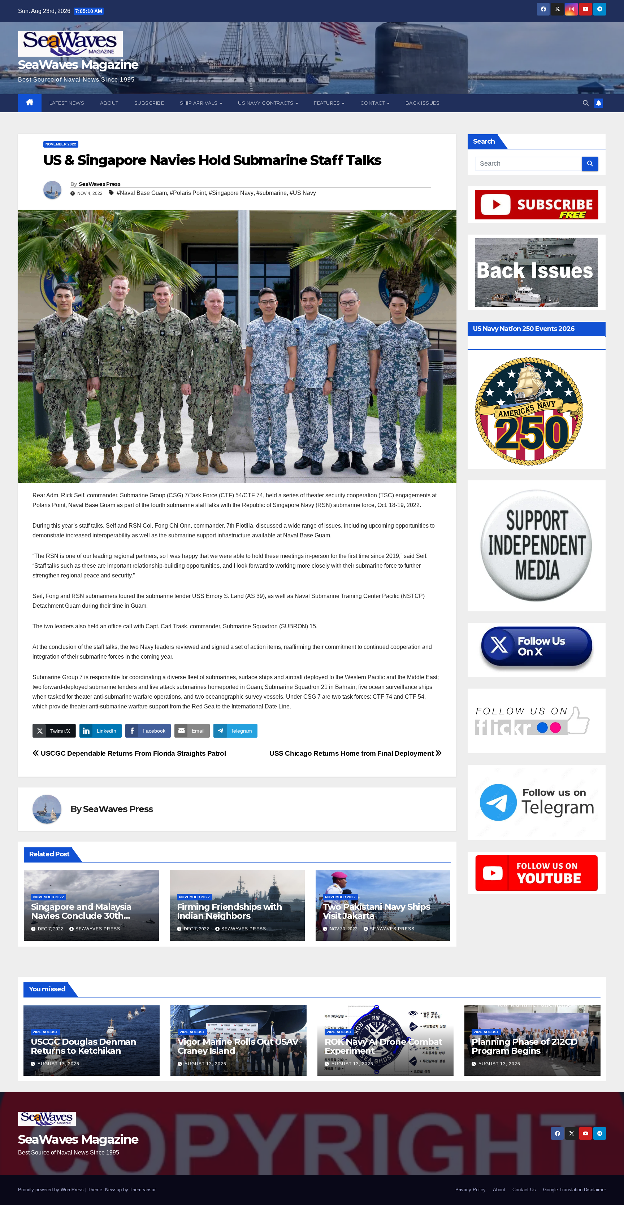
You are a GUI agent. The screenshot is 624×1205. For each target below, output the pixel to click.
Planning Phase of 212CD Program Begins (524, 1046)
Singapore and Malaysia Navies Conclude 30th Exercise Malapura (81, 915)
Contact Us (524, 1189)
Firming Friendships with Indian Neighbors (229, 911)
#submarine (271, 193)
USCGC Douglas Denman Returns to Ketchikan (83, 1046)
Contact (373, 103)
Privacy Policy (470, 1189)
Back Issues (423, 103)
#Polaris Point (188, 193)
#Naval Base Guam (142, 193)
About (109, 103)
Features (327, 103)
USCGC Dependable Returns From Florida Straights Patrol (132, 753)
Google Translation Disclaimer (574, 1189)
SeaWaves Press (99, 184)
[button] (586, 103)
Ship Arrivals (199, 103)
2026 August (45, 1032)
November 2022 (61, 144)
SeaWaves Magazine (78, 64)
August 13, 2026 (58, 1063)
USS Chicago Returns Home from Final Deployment (352, 753)
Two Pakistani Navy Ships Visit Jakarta (376, 911)
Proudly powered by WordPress (51, 1189)
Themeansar (142, 1189)
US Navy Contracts (266, 103)
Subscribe (149, 103)
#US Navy (303, 193)
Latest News (66, 103)
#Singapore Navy (231, 193)
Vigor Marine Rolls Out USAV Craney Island (238, 1046)
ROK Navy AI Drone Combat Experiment (383, 1046)
